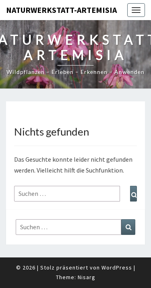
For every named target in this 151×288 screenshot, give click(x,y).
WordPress (116, 267)
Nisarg (86, 277)
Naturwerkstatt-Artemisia (61, 10)
